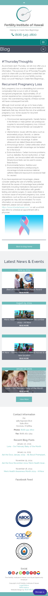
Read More (24, 293)
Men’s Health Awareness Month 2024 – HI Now (24, 471)
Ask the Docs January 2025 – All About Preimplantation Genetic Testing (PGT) (24, 455)
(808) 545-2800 (25, 35)
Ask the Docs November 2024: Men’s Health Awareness (24, 463)
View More (24, 399)
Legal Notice (24, 585)
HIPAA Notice (24, 587)
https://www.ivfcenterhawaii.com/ (16, 207)
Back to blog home (24, 247)
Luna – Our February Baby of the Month (24, 446)
